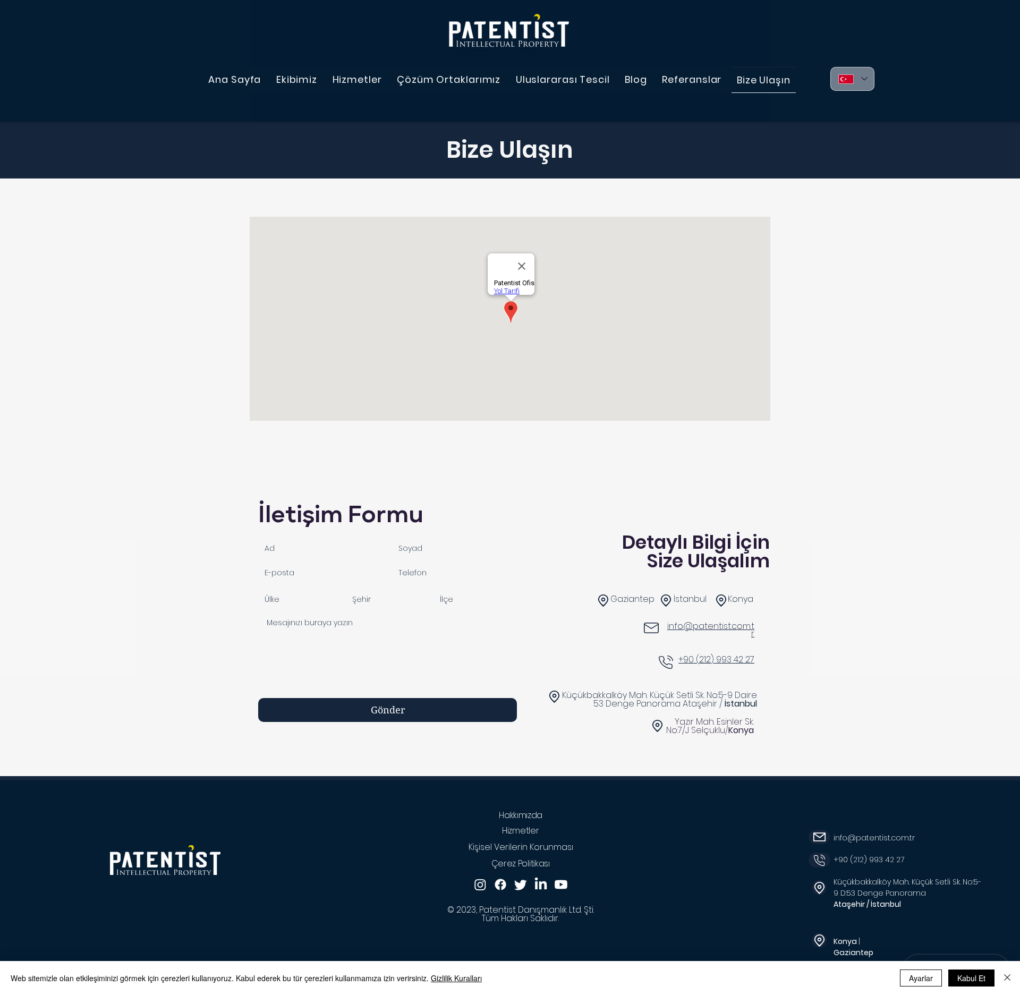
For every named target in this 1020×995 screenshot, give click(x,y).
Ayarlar (921, 978)
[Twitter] (520, 884)
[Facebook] (500, 884)
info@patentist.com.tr (874, 837)
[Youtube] (561, 884)
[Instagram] (480, 884)
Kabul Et (971, 978)
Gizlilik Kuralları (456, 978)
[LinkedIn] (540, 884)
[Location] (554, 697)
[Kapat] (1007, 978)
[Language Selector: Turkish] (852, 79)
